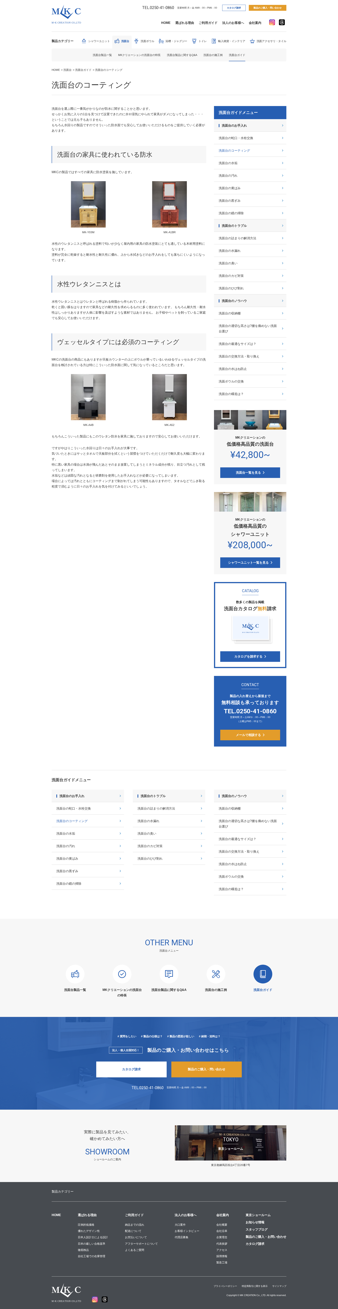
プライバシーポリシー (225, 1286)
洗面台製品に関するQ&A (182, 55)
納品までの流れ (134, 1224)
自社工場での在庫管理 (91, 1256)
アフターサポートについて (141, 1243)
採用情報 (221, 1256)
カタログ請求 (234, 7)
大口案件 (180, 1224)
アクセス (221, 1249)
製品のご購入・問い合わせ (268, 7)
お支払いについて (136, 1237)
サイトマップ (279, 1286)
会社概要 (221, 1224)
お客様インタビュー (187, 1231)
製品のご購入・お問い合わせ (266, 1236)
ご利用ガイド (208, 22)
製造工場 (221, 1262)
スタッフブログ (257, 1229)
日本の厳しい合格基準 (91, 1243)
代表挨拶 (221, 1243)
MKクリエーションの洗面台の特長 (139, 55)
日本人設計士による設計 (93, 1237)
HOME (166, 22)
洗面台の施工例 (213, 55)
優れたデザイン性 (89, 1231)
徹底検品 (83, 1249)
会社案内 (255, 22)
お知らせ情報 (255, 1222)
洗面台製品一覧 (102, 55)
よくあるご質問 (134, 1249)
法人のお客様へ (233, 22)
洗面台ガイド (237, 55)
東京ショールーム (258, 1215)
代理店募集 (181, 1237)
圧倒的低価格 (86, 1224)
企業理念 (221, 1237)
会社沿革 (221, 1231)
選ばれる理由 (184, 22)
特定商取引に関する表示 (255, 1286)
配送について (133, 1231)
